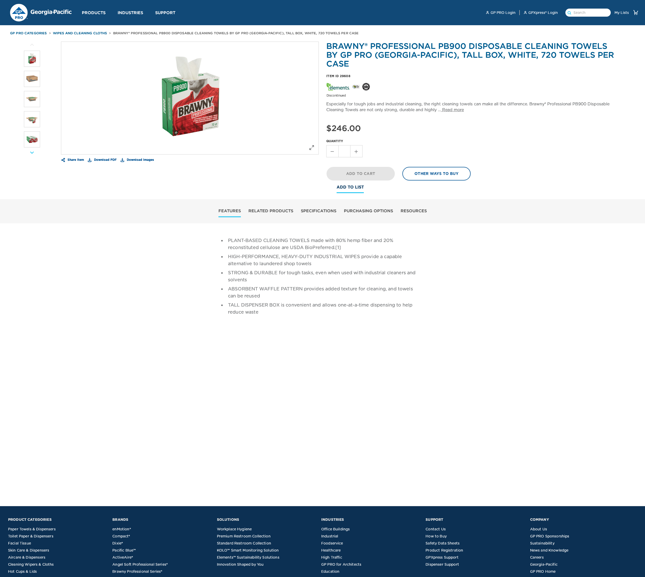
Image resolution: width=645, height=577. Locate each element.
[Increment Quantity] (356, 151)
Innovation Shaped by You (240, 564)
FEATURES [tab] (229, 210)
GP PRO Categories (28, 33)
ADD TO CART (360, 173)
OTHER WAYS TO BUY (436, 173)
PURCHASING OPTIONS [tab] (368, 210)
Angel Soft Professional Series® (140, 564)
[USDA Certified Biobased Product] (356, 86)
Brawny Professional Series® (137, 571)
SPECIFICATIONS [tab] (318, 210)
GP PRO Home (543, 571)
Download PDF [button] (105, 159)
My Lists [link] (622, 13)
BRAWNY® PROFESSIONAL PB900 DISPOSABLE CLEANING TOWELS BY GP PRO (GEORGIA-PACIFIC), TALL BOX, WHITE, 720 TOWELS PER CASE (236, 33)
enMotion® (121, 529)
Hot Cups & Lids (22, 571)
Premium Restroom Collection (244, 536)
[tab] (230, 211)
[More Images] (32, 45)
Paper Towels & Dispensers (32, 529)
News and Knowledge (549, 550)
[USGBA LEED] (366, 86)
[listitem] (32, 59)
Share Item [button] (75, 159)
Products (94, 12)
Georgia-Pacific (544, 564)
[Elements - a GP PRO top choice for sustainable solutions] (338, 86)
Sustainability (542, 543)
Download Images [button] (140, 159)
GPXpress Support (442, 557)
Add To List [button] (350, 187)
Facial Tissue (19, 543)
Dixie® (117, 543)
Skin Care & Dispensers (28, 550)
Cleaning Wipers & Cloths (31, 564)
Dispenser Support (442, 564)
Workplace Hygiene (234, 529)
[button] (108, 12)
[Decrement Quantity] (332, 151)
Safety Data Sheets (443, 543)
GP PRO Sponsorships (549, 536)
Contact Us (436, 529)
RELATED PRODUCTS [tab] (270, 210)
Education (330, 571)
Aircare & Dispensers (26, 557)
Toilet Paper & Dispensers (30, 536)
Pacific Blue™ (124, 550)
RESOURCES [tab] (414, 210)
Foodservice (332, 543)
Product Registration (444, 550)
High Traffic (331, 557)
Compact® (121, 536)
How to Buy (436, 536)
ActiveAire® (122, 557)
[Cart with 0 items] (636, 12)
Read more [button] (452, 109)
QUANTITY (334, 141)
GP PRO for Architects (341, 564)
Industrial (329, 536)
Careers (537, 557)
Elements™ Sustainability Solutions (248, 557)
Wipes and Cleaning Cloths (80, 33)
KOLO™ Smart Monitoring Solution (248, 550)
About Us (538, 529)
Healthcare (331, 550)
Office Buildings (335, 529)
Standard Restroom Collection (244, 543)
